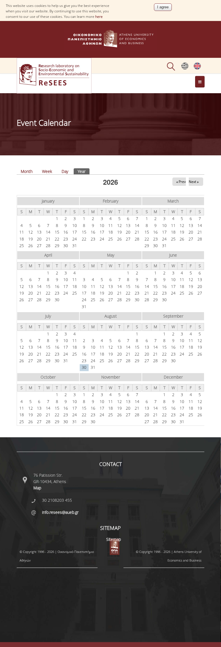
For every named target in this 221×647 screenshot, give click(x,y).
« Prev (181, 181)
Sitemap (113, 539)
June (173, 255)
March (173, 201)
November (110, 377)
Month (27, 171)
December (173, 377)
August (110, 316)
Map (37, 488)
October (48, 377)
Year (83, 171)
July (48, 316)
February (110, 201)
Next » (194, 181)
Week (47, 171)
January (48, 201)
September (173, 316)
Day (65, 171)
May (110, 255)
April (48, 255)
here (99, 16)
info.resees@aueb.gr (60, 512)
